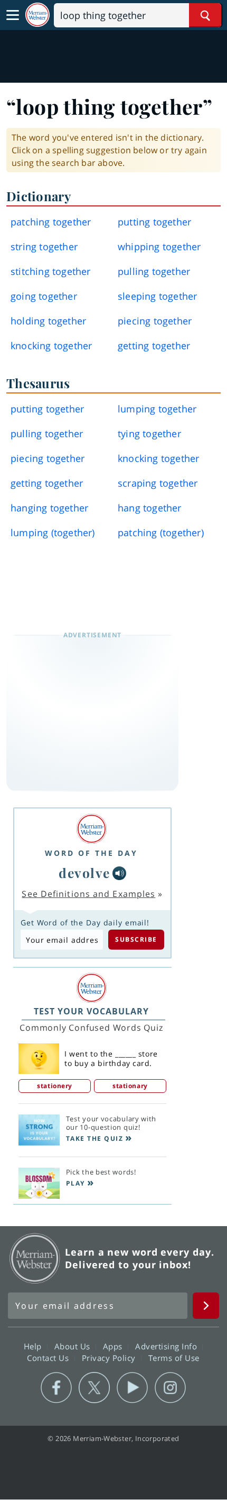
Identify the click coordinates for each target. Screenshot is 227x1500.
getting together (154, 345)
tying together (149, 433)
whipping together (159, 246)
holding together (48, 320)
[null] (119, 873)
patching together (51, 221)
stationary (130, 1085)
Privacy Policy (110, 1358)
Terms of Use (174, 1358)
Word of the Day (91, 853)
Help (34, 1346)
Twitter (94, 1388)
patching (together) (161, 532)
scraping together (157, 483)
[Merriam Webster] (91, 829)
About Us (73, 1346)
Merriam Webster (34, 1258)
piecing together (155, 320)
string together (44, 246)
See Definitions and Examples (88, 894)
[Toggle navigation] (12, 15)
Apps (114, 1346)
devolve (84, 872)
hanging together (49, 507)
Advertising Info (167, 1346)
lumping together (157, 408)
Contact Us (49, 1358)
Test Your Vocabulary (91, 1011)
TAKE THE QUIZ (95, 1138)
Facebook (56, 1388)
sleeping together (157, 296)
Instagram (170, 1388)
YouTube (132, 1388)
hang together (150, 507)
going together (44, 296)
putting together (154, 221)
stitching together (51, 271)
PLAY (75, 1183)
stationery (54, 1085)
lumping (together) (53, 532)
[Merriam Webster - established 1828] (37, 15)
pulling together (154, 271)
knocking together (51, 345)
